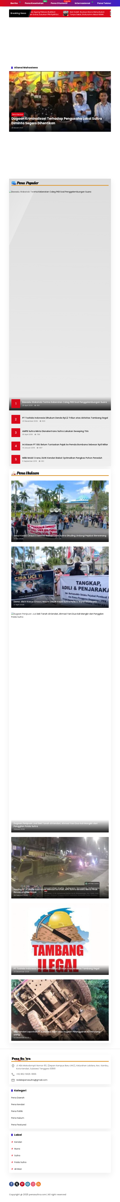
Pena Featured (18, 1124)
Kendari (18, 1142)
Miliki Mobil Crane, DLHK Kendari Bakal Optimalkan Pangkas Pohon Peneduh (62, 458)
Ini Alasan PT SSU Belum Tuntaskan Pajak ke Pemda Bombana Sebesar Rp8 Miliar (65, 444)
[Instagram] (33, 1184)
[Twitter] (16, 1184)
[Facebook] (11, 1184)
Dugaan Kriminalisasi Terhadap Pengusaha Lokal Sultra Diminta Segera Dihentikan (56, 120)
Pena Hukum (17, 1117)
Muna (17, 1148)
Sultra (17, 1155)
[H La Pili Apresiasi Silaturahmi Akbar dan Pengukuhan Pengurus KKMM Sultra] (89, 13)
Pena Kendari (17, 114)
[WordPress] (27, 1184)
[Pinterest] (22, 1184)
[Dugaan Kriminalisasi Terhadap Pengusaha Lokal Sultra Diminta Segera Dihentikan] (60, 101)
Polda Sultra (20, 1162)
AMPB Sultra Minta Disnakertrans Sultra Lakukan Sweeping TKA (55, 431)
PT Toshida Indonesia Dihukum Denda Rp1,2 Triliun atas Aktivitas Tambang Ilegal (65, 418)
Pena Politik (17, 1111)
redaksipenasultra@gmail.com (31, 1079)
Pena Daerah (17, 1097)
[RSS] (38, 1184)
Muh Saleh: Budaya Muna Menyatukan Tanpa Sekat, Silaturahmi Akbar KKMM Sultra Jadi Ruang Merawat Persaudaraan (64, 13)
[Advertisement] (60, 40)
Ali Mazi (18, 1169)
